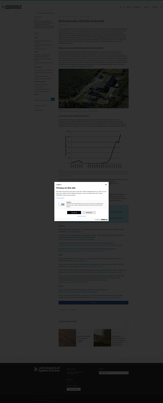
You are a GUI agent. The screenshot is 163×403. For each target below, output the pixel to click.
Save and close (81, 216)
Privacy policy (60, 198)
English (58, 184)
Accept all (74, 212)
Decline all (89, 212)
